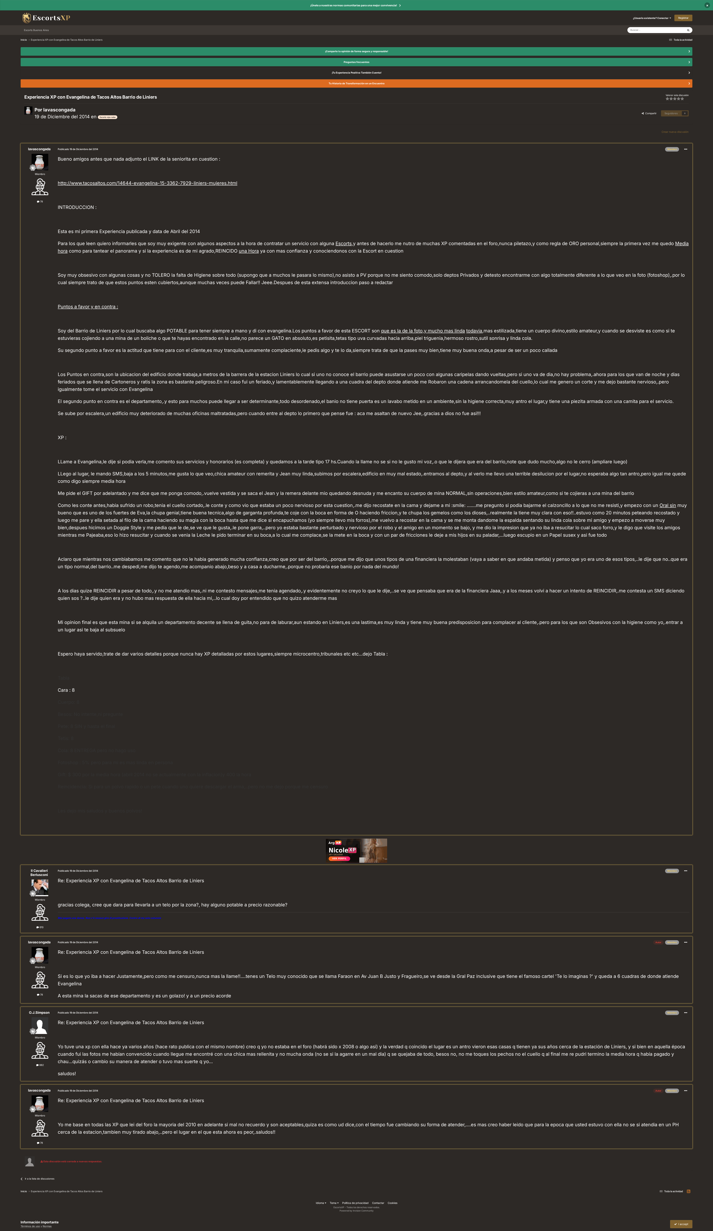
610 (41, 927)
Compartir (650, 113)
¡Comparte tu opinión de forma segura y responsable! (356, 51)
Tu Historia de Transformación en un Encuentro (357, 83)
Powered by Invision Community (357, 1210)
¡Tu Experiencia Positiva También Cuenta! (356, 72)
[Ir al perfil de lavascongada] (28, 110)
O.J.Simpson (39, 1012)
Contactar (378, 1202)
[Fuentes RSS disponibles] (688, 1191)
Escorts (344, 243)
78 (41, 201)
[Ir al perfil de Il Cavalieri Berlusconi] (40, 887)
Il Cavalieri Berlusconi (39, 873)
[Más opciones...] (685, 149)
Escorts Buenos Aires (36, 30)
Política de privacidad (355, 1202)
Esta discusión (671, 30)
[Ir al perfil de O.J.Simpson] (40, 1025)
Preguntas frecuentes (356, 62)
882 (41, 1064)
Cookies (392, 1202)
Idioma (320, 1202)
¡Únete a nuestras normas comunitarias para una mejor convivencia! (353, 5)
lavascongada (59, 110)
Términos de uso (30, 1226)
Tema (333, 1202)
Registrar (683, 17)
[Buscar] (688, 30)
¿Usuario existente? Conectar (651, 18)
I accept (682, 1224)
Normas (47, 1226)
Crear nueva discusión (675, 131)
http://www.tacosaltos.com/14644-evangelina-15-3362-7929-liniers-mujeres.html (147, 183)
